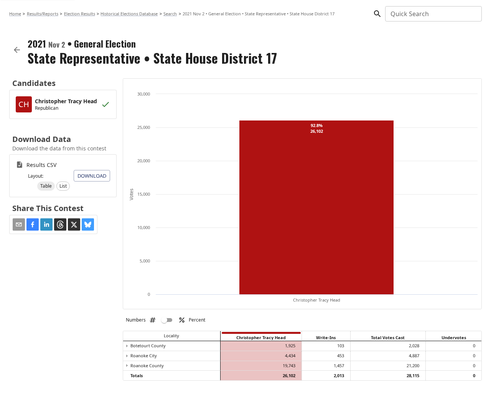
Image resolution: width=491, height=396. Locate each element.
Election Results (79, 13)
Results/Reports (42, 13)
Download (91, 175)
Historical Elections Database (129, 13)
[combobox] (432, 13)
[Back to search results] (17, 50)
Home (15, 13)
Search (170, 13)
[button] (46, 186)
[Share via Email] (19, 224)
